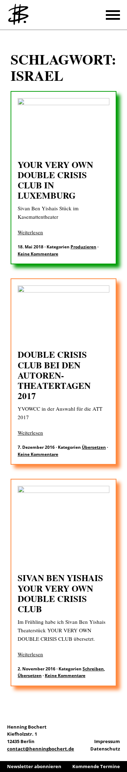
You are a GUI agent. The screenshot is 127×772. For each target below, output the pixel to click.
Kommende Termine (96, 766)
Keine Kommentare (38, 254)
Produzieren (83, 247)
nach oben (120, 747)
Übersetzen (94, 447)
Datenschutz (105, 749)
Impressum (107, 741)
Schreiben (93, 669)
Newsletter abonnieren (34, 766)
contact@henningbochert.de (40, 749)
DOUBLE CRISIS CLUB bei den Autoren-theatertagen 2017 (54, 375)
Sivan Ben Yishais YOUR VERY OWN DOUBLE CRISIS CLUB (60, 593)
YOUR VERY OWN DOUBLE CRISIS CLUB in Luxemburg (55, 180)
